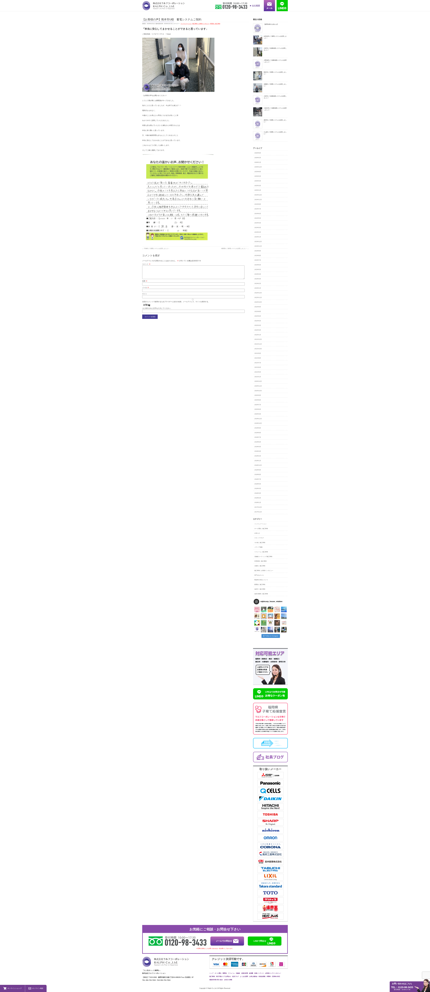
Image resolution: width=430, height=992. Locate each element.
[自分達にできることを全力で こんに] (264, 623)
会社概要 (256, 5)
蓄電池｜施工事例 (215, 23)
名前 (144, 281)
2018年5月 (257, 484)
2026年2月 (257, 157)
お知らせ (257, 533)
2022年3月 (257, 330)
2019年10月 (258, 423)
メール (145, 287)
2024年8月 (257, 204)
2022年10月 (258, 302)
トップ (211, 973)
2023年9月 (257, 251)
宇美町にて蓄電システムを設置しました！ (155, 248)
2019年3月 (257, 451)
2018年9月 (257, 470)
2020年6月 (257, 409)
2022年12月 (258, 293)
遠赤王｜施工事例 (259, 589)
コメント (146, 264)
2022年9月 (257, 307)
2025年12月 (258, 167)
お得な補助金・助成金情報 (257, 976)
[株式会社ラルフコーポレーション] (163, 8)
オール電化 (218, 973)
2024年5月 (257, 218)
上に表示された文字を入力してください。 (157, 308)
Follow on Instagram (271, 636)
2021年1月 (257, 377)
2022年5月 (257, 321)
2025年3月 (257, 185)
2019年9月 (257, 428)
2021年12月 (258, 339)
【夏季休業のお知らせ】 (271, 24)
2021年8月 (257, 358)
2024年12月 (258, 195)
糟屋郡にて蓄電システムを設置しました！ (235, 248)
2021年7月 (257, 363)
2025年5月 (257, 176)
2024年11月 (258, 199)
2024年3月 (257, 227)
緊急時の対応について (261, 580)
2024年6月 (257, 213)
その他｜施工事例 (259, 542)
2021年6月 (257, 367)
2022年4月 (257, 325)
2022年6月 (257, 316)
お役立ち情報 (228, 979)
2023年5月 (257, 269)
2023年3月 (257, 279)
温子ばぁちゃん (259, 575)
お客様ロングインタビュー (273, 973)
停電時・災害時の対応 (273, 976)
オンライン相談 (37, 988)
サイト (144, 294)
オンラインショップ (15, 988)
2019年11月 (258, 418)
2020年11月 (258, 386)
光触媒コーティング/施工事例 (263, 556)
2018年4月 (257, 488)
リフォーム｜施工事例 (261, 552)
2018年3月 (257, 493)
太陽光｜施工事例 (259, 566)
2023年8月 (257, 255)
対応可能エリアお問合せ (223, 976)
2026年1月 (257, 162)
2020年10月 (258, 390)
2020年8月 (257, 400)
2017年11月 (258, 512)
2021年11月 (258, 344)
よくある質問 (244, 976)
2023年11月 (258, 246)
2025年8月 (257, 171)
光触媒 (238, 973)
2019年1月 (257, 460)
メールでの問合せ (224, 941)
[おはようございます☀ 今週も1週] (284, 609)
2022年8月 (257, 311)
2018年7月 (257, 479)
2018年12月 (258, 465)
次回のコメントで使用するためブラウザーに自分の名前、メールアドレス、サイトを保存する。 (176, 302)
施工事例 (212, 976)
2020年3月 (257, 414)
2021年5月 (257, 372)
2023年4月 (257, 274)
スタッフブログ (259, 538)
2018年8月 (257, 474)
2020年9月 (257, 395)
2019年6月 (257, 442)
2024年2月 (257, 232)
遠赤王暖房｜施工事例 (261, 594)
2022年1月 (257, 335)
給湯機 (251, 973)
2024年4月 (257, 223)
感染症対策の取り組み (216, 979)
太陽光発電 (244, 973)
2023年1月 (257, 288)
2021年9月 (257, 353)
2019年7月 (257, 437)
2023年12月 (258, 241)
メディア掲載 (258, 547)
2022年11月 (258, 297)
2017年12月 (258, 507)
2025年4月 (257, 181)
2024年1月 (257, 237)
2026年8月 (257, 153)
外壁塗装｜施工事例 (260, 561)
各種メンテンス (259, 973)
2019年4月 (257, 446)
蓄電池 (225, 973)
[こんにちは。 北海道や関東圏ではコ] (284, 623)
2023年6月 (257, 265)
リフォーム (231, 973)
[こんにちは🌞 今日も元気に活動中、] (270, 616)
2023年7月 (257, 260)
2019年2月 (257, 456)
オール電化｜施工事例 (261, 528)
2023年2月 (257, 283)
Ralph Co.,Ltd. (212, 988)
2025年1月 (257, 190)
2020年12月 (258, 381)
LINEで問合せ (260, 941)
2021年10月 (258, 349)
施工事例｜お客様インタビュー (201, 23)
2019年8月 (257, 432)
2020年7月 (257, 404)
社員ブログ (235, 976)
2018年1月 (257, 502)
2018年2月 (257, 498)
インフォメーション (186, 23)
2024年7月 (257, 209)
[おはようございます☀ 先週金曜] (270, 609)
